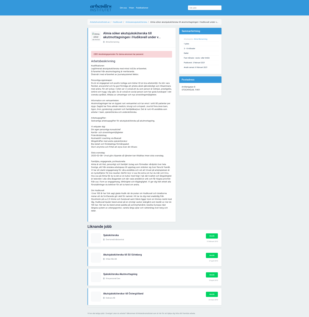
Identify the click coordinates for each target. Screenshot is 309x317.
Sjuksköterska (111, 235)
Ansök (211, 236)
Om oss (123, 8)
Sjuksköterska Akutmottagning (120, 274)
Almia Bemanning (200, 39)
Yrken (131, 8)
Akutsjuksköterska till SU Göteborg (122, 254)
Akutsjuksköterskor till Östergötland (123, 293)
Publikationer (142, 8)
